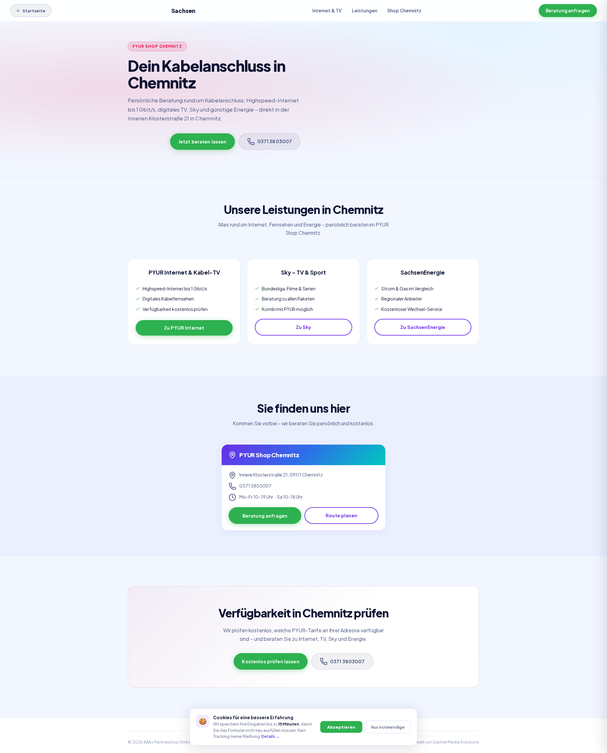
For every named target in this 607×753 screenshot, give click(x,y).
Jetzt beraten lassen (202, 141)
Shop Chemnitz (404, 10)
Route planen (341, 515)
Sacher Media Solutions (456, 741)
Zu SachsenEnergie (422, 327)
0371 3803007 (274, 141)
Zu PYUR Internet (184, 328)
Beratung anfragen (568, 10)
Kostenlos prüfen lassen (270, 661)
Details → (270, 736)
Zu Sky (303, 327)
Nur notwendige (388, 727)
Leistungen (364, 10)
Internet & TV (327, 10)
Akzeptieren (341, 727)
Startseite (34, 10)
